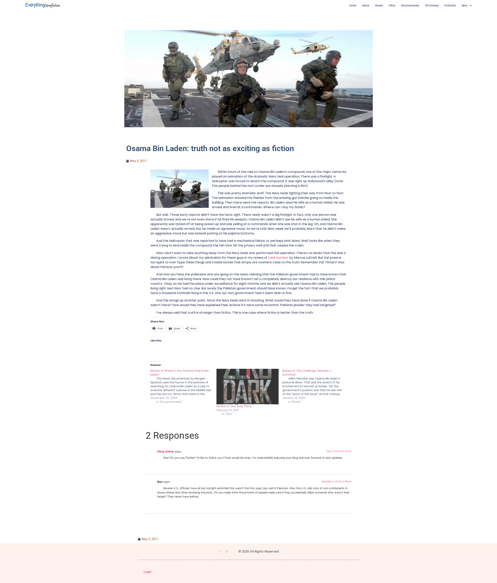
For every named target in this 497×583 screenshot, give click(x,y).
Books (379, 5)
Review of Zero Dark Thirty (234, 406)
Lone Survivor (278, 257)
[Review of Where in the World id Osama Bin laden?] (183, 386)
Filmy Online (165, 451)
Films (392, 5)
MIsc (464, 5)
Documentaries (410, 5)
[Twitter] (227, 551)
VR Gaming (432, 5)
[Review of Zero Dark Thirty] (247, 386)
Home (352, 5)
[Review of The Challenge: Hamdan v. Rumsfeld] (315, 386)
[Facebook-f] (219, 551)
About (365, 5)
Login (147, 572)
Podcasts (450, 5)
